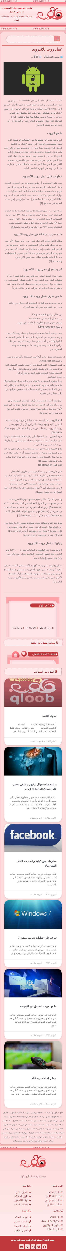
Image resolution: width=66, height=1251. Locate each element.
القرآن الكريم (22, 1192)
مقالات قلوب (21, 1204)
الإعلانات (55, 1217)
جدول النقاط (49, 715)
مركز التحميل (21, 1200)
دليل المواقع (21, 1196)
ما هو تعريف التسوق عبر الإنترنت (38, 1006)
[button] (57, 38)
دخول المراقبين (51, 1225)
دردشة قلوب (53, 1196)
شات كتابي (53, 1204)
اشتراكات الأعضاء (50, 1221)
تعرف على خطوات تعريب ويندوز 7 (37, 937)
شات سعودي (52, 1200)
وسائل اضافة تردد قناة (44, 1078)
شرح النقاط (53, 1229)
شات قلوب (54, 1192)
